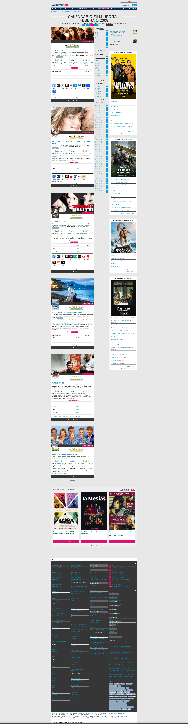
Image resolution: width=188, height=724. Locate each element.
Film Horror (54, 651)
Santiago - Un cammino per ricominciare (121, 320)
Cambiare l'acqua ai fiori (76, 650)
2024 (62, 565)
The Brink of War (74, 685)
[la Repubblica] (134, 1)
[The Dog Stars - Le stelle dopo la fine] (123, 177)
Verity (112, 345)
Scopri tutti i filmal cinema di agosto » (129, 270)
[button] (90, 66)
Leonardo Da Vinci (120, 694)
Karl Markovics (72, 323)
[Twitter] (71, 100)
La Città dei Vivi (115, 360)
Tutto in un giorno (116, 535)
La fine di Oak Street (116, 584)
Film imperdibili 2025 (56, 572)
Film (67, 713)
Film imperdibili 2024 (56, 574)
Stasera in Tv (91, 713)
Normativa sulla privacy (67, 718)
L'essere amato (74, 662)
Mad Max (111, 709)
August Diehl (80, 323)
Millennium (127, 700)
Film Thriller (54, 649)
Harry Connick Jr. (56, 155)
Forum (78, 97)
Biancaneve (129, 690)
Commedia (58, 146)
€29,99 (77, 74)
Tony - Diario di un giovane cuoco (119, 182)
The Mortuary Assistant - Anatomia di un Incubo (123, 123)
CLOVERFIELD (57, 50)
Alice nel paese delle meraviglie (126, 707)
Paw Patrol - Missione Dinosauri (97, 609)
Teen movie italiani (113, 702)
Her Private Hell (115, 354)
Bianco (72, 659)
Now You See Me (113, 685)
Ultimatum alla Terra (113, 596)
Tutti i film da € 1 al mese (63, 489)
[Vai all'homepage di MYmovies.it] (59, 6)
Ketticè (113, 118)
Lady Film (89, 324)
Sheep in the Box (115, 193)
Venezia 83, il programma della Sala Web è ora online (120, 676)
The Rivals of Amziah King (76, 680)
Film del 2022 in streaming (76, 574)
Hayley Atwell (84, 233)
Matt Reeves (60, 62)
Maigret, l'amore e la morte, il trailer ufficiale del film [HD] (121, 674)
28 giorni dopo (129, 683)
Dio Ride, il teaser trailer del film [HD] (117, 656)
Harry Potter (120, 700)
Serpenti (92, 627)
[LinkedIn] (74, 100)
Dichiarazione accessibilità (102, 718)
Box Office (97, 713)
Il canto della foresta (75, 657)
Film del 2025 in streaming (76, 567)
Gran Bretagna (59, 226)
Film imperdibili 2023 (56, 577)
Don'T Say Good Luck (75, 690)
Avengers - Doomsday (75, 631)
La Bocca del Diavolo (75, 694)
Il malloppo (114, 101)
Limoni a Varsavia (115, 187)
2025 (59, 565)
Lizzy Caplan (69, 62)
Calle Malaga (114, 339)
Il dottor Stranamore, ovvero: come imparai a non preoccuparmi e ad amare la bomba (122, 334)
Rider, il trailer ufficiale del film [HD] (116, 664)
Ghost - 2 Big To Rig (116, 204)
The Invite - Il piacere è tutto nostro (120, 317)
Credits (54, 718)
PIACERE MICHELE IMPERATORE (64, 454)
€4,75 (78, 77)
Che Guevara (117, 709)
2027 (53, 565)
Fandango (87, 393)
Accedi (134, 5)
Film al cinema (55, 593)
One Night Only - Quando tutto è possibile (121, 201)
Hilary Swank (74, 153)
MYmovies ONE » (55, 11)
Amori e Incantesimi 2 (94, 617)
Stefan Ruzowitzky (61, 323)
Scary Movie (116, 683)
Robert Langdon (112, 700)
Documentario (71, 388)
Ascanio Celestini (61, 393)
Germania (66, 316)
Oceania (113, 255)
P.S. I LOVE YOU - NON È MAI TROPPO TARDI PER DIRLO (71, 142)
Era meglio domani (116, 352)
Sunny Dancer (114, 121)
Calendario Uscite (74, 713)
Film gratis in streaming (76, 565)
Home (53, 713)
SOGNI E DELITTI (58, 222)
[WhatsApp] (77, 100)
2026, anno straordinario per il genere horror (119, 650)
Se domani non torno (75, 655)
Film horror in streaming (76, 579)
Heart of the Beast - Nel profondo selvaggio (122, 347)
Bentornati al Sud (74, 645)
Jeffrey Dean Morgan (66, 155)
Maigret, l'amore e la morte (76, 678)
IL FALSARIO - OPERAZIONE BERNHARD (67, 312)
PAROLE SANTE (58, 383)
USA (70, 55)
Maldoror (113, 263)
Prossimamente (105, 713)
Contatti (58, 718)
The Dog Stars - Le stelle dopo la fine (120, 179)
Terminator (124, 709)
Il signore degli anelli (113, 707)
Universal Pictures (84, 64)
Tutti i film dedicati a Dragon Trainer (117, 687)
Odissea (113, 570)
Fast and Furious (122, 702)
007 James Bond (131, 696)
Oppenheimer (120, 692)
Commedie (54, 646)
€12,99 (87, 74)
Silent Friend (114, 107)
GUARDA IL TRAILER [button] (87, 41)
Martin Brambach (56, 324)
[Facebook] (68, 100)
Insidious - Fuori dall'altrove (118, 258)
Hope (72, 641)
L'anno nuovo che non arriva (63, 534)
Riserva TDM (91, 718)
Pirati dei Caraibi (123, 696)
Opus (127, 687)
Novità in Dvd (55, 600)
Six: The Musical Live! (75, 683)
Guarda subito (66, 542)
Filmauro (85, 235)
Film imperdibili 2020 (56, 584)
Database (63, 713)
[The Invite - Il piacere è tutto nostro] (123, 315)
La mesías (84, 534)
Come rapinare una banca (117, 112)
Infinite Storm (112, 615)
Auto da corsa (112, 698)
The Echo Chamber (94, 622)
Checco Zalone (112, 692)
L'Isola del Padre (74, 692)
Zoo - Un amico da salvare (115, 623)
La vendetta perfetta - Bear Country (120, 185)
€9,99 (78, 168)
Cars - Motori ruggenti (116, 330)
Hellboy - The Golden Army (115, 604)
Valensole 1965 (115, 266)
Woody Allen (60, 233)
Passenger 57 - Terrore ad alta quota (117, 608)
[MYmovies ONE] (127, 490)
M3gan (119, 685)
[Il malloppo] (123, 98)
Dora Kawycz (58, 465)
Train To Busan (115, 104)
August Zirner (64, 324)
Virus (118, 698)
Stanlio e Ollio (112, 611)
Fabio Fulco (85, 463)
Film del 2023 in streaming (76, 572)
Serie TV (81, 713)
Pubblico (74, 97)
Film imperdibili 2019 (56, 586)
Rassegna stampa (66, 97)
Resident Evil (114, 325)
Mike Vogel (58, 64)
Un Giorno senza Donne (76, 687)
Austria (61, 316)
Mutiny (91, 624)
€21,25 (77, 337)
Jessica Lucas (76, 62)
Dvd (86, 713)
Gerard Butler (81, 153)
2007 (66, 146)
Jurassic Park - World (130, 694)
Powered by (54, 181)
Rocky (129, 709)
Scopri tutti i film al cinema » (128, 213)
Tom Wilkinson (60, 235)
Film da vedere (55, 591)
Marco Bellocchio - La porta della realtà (121, 207)
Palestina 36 (73, 638)
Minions (111, 683)
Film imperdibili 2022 (56, 579)
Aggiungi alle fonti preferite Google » (71, 11)
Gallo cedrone (112, 627)
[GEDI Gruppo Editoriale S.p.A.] (129, 1)
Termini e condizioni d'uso (80, 718)
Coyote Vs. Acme (115, 115)
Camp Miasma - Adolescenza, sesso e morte (122, 261)
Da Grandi (111, 592)
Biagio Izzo (69, 463)
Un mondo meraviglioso (95, 620)
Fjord (72, 643)
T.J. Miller (83, 62)
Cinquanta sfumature (113, 696)
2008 (73, 55)
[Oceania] (123, 253)
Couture (113, 196)
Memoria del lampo (75, 697)
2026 (56, 565)
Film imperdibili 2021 (56, 581)
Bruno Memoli (60, 463)
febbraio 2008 (69, 64)
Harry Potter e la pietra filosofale (119, 199)
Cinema (58, 713)
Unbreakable (130, 698)
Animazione (54, 653)
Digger (113, 342)
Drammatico (87, 225)
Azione (66, 55)
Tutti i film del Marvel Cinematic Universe (118, 705)
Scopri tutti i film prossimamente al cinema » (128, 132)
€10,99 (77, 406)
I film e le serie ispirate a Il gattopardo (117, 690)
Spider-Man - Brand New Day (118, 572)
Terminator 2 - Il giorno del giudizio (120, 210)
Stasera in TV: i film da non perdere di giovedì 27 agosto (121, 662)
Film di (53, 596)
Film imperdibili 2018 (56, 589)
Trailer (111, 713)
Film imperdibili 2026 (56, 570)
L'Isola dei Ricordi (115, 357)
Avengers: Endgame (116, 327)
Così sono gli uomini (75, 675)
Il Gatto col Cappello (75, 648)
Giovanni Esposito (77, 463)
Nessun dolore (115, 363)
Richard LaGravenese (62, 153)
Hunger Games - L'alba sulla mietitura (79, 626)
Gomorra (123, 683)
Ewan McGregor (70, 233)
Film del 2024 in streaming (76, 570)
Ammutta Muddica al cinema (115, 600)
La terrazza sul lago (113, 619)
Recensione (55, 97)
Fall (110, 635)
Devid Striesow (87, 323)
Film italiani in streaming (76, 577)
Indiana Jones (124, 698)
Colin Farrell (78, 233)
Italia (76, 388)
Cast (60, 97)
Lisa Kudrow (88, 153)
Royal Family (112, 694)
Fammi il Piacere (115, 109)
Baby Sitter (127, 692)
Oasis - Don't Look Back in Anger (97, 629)
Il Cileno (113, 190)
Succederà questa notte (76, 652)
